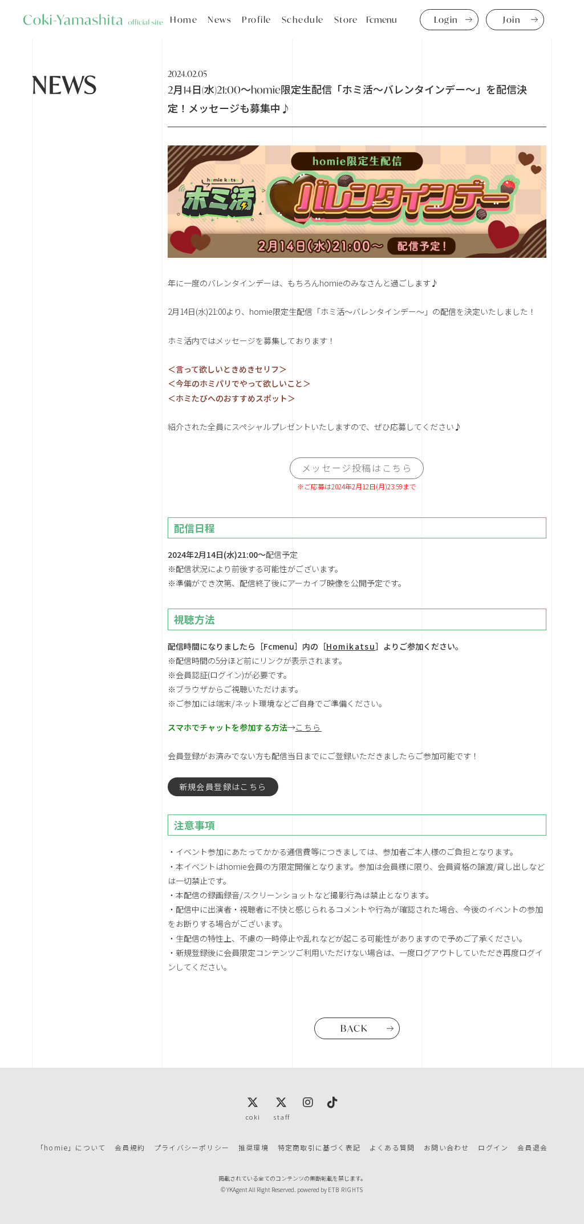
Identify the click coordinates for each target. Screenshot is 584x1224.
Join (512, 19)
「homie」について (71, 1147)
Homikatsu (351, 646)
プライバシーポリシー (191, 1147)
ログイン (493, 1147)
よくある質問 (392, 1147)
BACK (353, 1028)
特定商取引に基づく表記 (319, 1147)
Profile (256, 19)
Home (183, 19)
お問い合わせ (446, 1147)
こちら (308, 727)
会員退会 (532, 1147)
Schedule (303, 19)
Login (446, 19)
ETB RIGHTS (345, 1189)
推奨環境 (253, 1147)
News (220, 19)
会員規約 (130, 1147)
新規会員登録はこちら (223, 786)
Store (346, 19)
